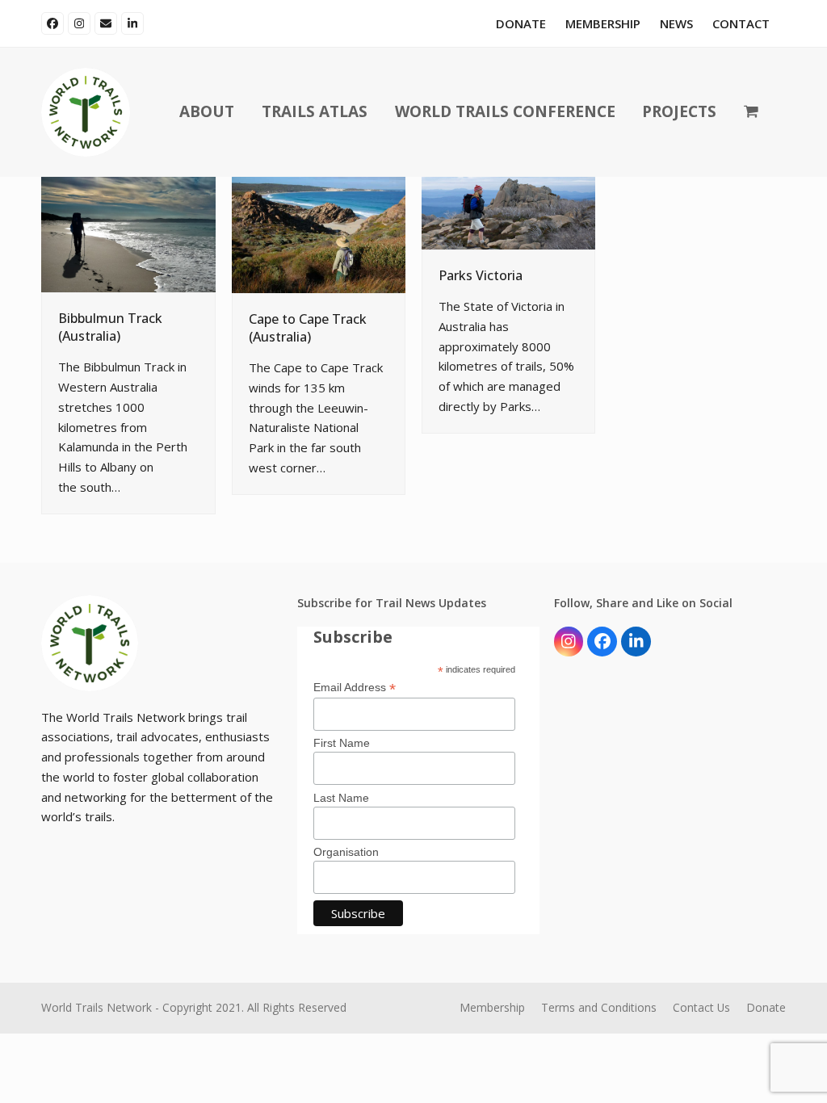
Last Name (341, 797)
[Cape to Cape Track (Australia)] (318, 233)
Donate (766, 1007)
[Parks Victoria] (508, 211)
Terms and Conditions (599, 1007)
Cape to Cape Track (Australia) (308, 328)
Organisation (346, 851)
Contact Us (701, 1007)
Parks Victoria (481, 275)
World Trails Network (96, 1007)
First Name (341, 742)
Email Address (354, 687)
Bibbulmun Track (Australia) (110, 327)
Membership (492, 1007)
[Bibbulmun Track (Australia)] (128, 233)
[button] (751, 112)
